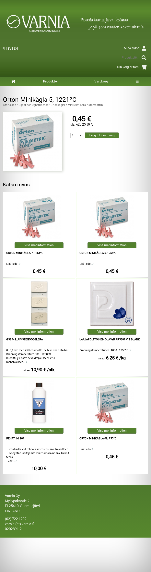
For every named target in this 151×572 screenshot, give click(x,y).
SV (9, 48)
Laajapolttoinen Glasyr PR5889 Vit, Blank (109, 339)
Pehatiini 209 (15, 438)
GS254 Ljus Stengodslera (24, 339)
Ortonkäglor (58, 105)
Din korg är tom (128, 67)
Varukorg (101, 81)
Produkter (50, 81)
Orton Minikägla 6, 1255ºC (97, 253)
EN (16, 48)
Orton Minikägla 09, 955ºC (97, 438)
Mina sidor (131, 48)
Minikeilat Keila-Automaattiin (85, 105)
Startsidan (9, 105)
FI (4, 48)
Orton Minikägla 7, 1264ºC (24, 253)
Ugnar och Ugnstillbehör (33, 105)
